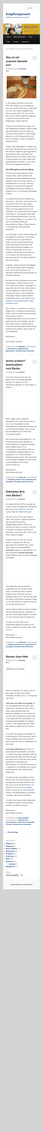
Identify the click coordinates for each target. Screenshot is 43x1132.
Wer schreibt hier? (20, 37)
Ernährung (21, 636)
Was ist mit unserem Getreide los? (16, 61)
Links (8, 42)
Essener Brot (12, 349)
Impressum (25, 42)
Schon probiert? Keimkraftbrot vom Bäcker (15, 364)
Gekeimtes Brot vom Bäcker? (15, 652)
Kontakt (15, 42)
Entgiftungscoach (18, 14)
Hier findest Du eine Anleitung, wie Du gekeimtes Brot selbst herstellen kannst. (20, 300)
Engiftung (21, 346)
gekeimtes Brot (23, 349)
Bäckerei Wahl (25, 706)
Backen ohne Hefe (17, 975)
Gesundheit (10, 641)
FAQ (30, 37)
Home (8, 37)
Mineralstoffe (10, 351)
